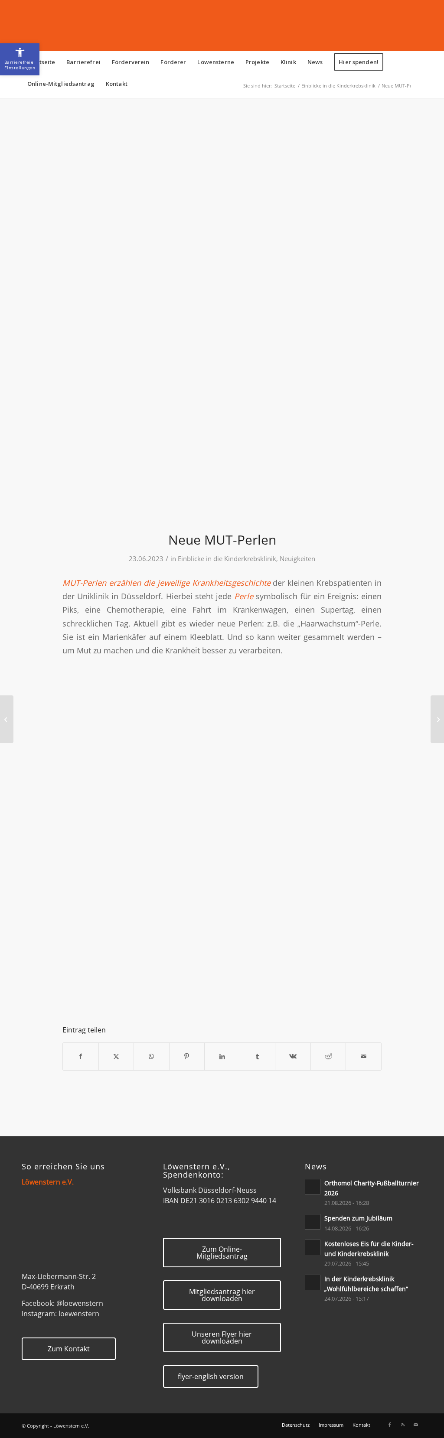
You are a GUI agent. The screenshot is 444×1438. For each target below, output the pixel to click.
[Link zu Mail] (415, 1424)
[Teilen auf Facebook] (80, 1056)
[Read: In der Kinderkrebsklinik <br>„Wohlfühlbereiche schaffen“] (312, 1282)
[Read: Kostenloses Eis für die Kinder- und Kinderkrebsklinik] (312, 1247)
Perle (243, 596)
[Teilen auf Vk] (292, 1056)
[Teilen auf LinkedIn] (222, 1056)
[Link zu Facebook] (389, 1424)
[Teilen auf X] (116, 1056)
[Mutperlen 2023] (222, 320)
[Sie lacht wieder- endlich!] (437, 719)
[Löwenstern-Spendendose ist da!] (6, 719)
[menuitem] (41, 62)
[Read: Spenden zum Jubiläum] (312, 1222)
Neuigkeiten (297, 558)
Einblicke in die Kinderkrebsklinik (227, 558)
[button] (19, 59)
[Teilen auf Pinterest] (187, 1056)
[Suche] (416, 83)
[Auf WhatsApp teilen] (151, 1056)
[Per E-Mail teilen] (363, 1056)
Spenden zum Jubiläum (358, 1218)
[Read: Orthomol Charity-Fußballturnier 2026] (312, 1187)
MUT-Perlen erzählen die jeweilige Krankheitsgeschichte (166, 582)
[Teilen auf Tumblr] (257, 1056)
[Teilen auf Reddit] (328, 1056)
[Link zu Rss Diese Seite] (402, 1424)
